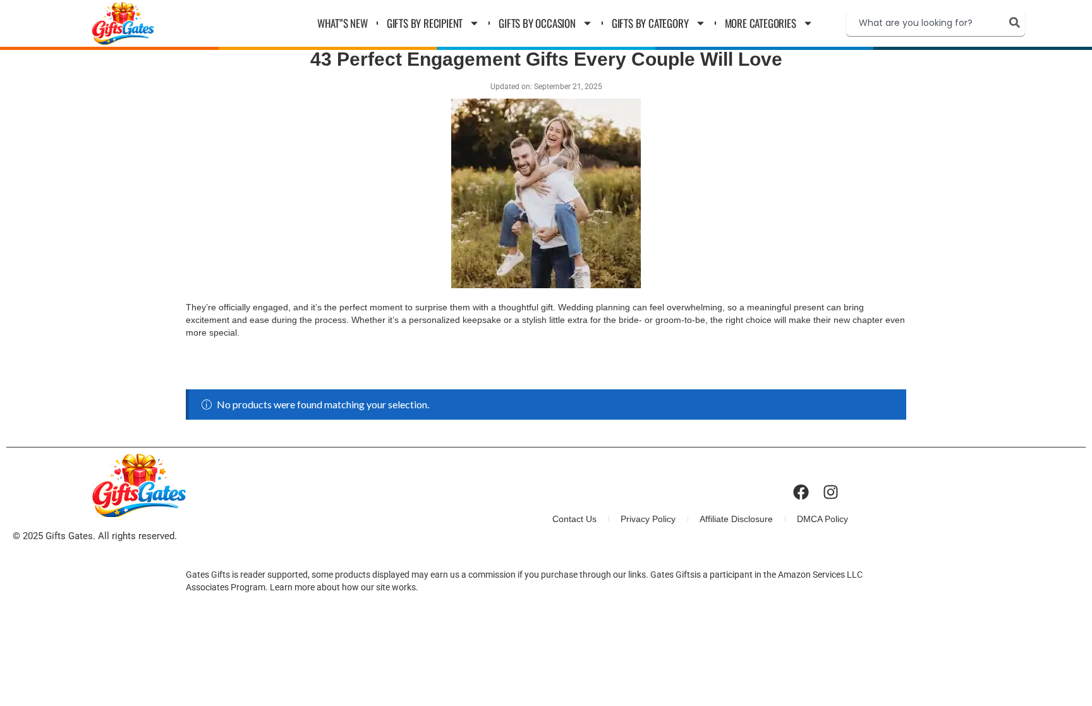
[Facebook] (801, 492)
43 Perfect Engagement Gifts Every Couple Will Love (546, 59)
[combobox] (925, 23)
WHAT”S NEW (342, 23)
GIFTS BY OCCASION (537, 23)
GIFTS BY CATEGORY (650, 23)
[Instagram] (831, 492)
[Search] (1017, 22)
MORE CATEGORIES (760, 23)
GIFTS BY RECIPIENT (425, 23)
